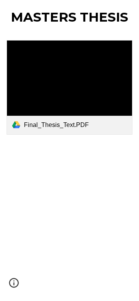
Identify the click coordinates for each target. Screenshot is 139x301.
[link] (70, 87)
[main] (70, 17)
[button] (14, 285)
